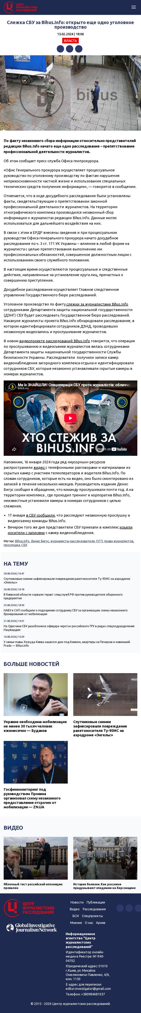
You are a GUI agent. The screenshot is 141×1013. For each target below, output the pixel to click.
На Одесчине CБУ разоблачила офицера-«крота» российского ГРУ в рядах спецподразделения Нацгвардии (69, 627)
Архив (100, 922)
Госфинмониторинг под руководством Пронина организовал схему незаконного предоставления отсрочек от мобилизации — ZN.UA (32, 798)
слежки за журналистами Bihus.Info (97, 304)
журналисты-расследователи (72, 541)
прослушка (12, 545)
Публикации (95, 902)
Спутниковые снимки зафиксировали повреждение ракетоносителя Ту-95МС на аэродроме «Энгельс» (67, 580)
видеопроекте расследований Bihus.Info (54, 341)
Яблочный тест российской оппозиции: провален (33, 886)
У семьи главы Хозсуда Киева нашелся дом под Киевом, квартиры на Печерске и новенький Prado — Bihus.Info (67, 643)
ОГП (99, 541)
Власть (70, 40)
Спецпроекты (92, 916)
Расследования (94, 909)
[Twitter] (69, 49)
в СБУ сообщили (40, 515)
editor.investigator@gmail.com (88, 988)
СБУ (24, 545)
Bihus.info (22, 541)
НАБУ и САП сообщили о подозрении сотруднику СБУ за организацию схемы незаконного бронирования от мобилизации (66, 612)
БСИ (75, 916)
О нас (89, 922)
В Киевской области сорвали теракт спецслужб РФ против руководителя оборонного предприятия (63, 596)
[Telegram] (78, 49)
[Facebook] (60, 49)
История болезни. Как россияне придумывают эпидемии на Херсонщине (104, 886)
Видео (13, 828)
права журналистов (118, 541)
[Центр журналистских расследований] (21, 7)
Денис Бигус (40, 541)
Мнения (76, 922)
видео (40, 467)
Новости (77, 902)
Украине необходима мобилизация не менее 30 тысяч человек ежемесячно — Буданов (35, 726)
